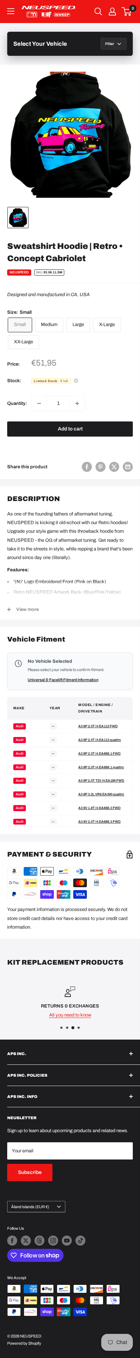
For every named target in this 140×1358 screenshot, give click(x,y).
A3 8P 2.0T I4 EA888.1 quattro (101, 767)
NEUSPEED (19, 272)
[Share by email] (128, 467)
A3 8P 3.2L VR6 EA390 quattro (101, 794)
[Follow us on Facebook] (12, 1241)
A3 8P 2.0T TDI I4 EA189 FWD (101, 780)
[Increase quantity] (77, 403)
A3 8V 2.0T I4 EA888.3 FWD (99, 821)
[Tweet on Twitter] (114, 467)
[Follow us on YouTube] (67, 1241)
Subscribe (30, 1172)
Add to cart (70, 429)
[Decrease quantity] (39, 403)
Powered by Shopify (24, 1343)
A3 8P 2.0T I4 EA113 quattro (99, 740)
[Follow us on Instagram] (53, 1241)
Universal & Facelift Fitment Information (63, 680)
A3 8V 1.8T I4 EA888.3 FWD (99, 808)
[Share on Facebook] (87, 467)
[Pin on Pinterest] (100, 467)
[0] (126, 11)
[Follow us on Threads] (39, 1241)
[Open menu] (10, 11)
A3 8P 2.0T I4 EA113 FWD (98, 726)
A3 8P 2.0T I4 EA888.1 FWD (99, 753)
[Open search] (98, 11)
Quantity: (17, 403)
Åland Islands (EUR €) (30, 1207)
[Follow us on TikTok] (80, 1241)
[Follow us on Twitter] (26, 1241)
